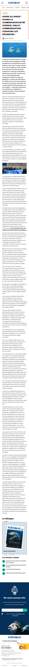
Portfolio (17, 7)
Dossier (5, 13)
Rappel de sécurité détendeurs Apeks (15, 572)
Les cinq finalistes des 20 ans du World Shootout (16, 566)
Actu (3, 7)
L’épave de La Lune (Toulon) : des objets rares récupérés (16, 561)
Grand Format (10, 7)
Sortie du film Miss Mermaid (13, 569)
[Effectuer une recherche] (26, 3)
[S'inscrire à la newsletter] (25, 610)
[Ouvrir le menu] (2, 3)
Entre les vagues (9, 551)
